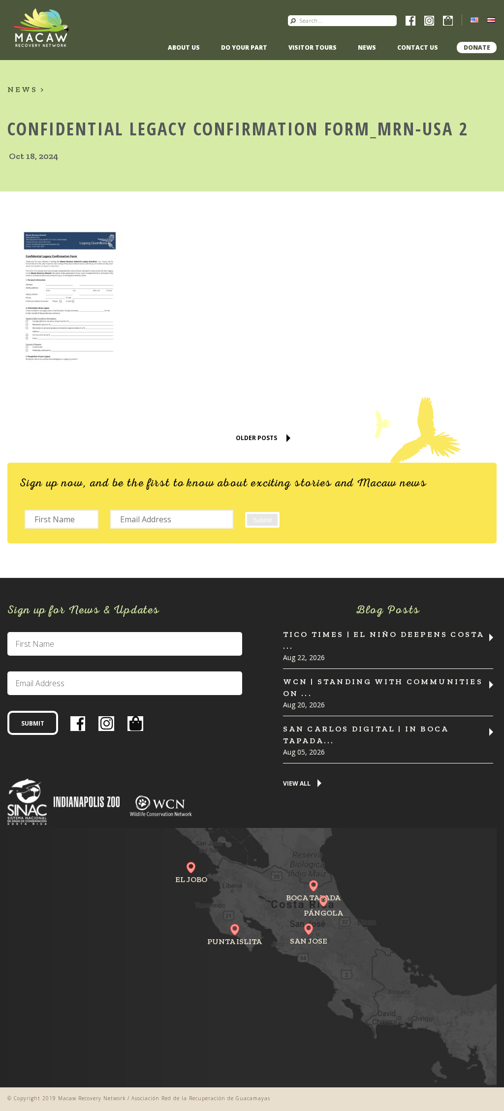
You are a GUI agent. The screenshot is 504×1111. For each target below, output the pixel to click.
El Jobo (191, 879)
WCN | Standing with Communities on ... (383, 687)
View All (297, 784)
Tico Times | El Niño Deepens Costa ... (383, 640)
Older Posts (256, 438)
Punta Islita (234, 941)
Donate (477, 47)
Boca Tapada (313, 897)
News (367, 47)
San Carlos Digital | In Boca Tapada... (366, 734)
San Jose (308, 941)
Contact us (417, 47)
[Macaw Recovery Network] (41, 27)
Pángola (323, 913)
